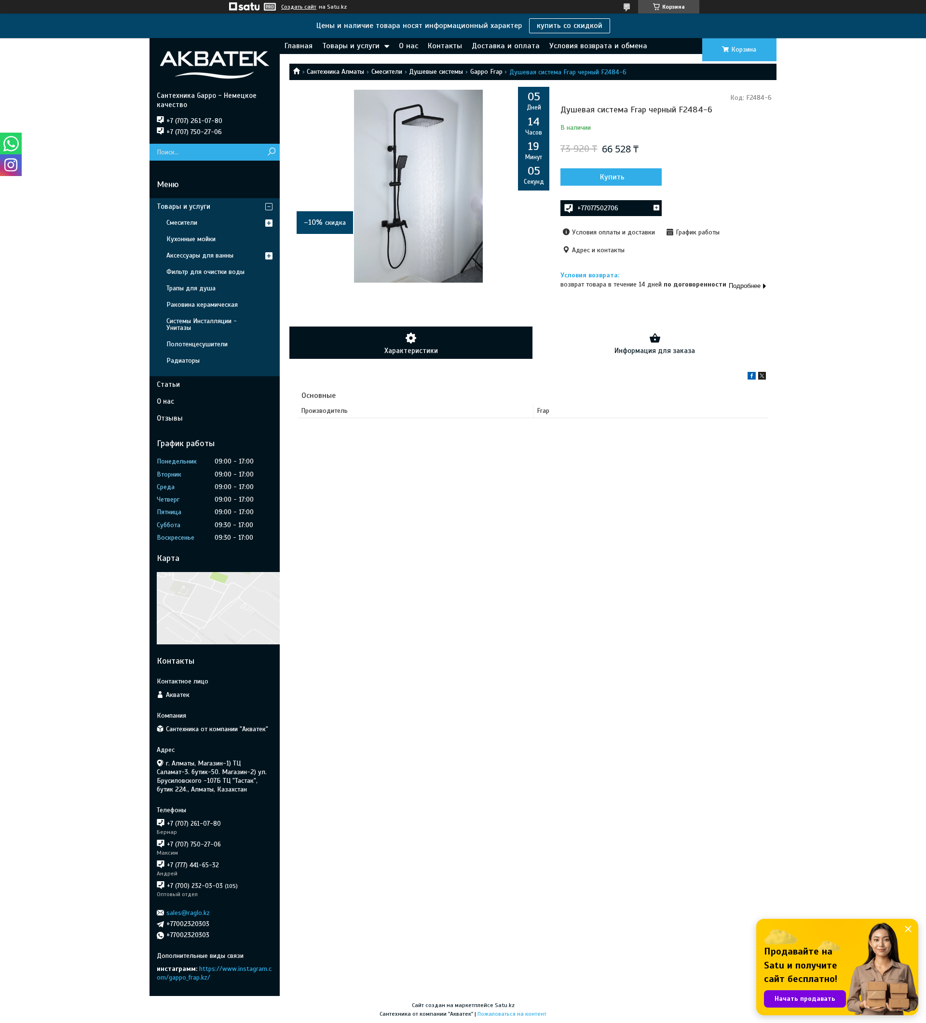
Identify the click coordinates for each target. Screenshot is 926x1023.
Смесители (386, 72)
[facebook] (752, 377)
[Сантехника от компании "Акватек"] (214, 64)
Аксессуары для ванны (199, 255)
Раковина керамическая (202, 304)
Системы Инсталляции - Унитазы (201, 324)
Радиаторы (183, 360)
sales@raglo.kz (188, 913)
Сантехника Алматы (335, 72)
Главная (299, 46)
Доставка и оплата (506, 46)
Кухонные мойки (191, 239)
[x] (762, 377)
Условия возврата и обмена (598, 46)
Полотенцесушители (197, 344)
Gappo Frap (486, 72)
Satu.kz (505, 1005)
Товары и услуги (351, 46)
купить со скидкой (569, 25)
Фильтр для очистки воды (205, 272)
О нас (408, 46)
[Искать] (271, 152)
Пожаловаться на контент (511, 1013)
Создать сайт (298, 6)
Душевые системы (436, 72)
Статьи (168, 384)
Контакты (445, 46)
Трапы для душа (191, 288)
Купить (612, 177)
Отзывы (170, 418)
